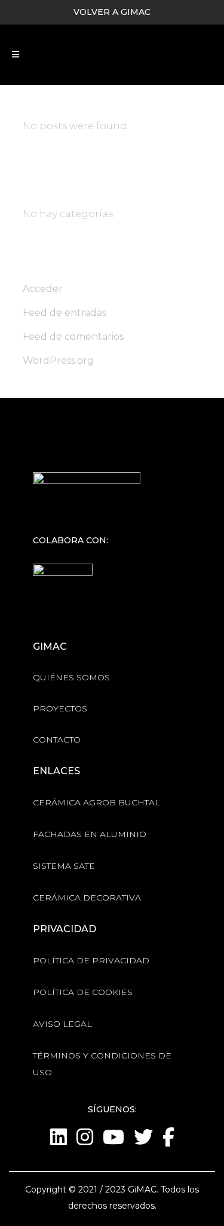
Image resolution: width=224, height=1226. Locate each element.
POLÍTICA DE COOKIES (83, 992)
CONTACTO (57, 739)
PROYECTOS (60, 708)
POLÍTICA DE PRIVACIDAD (91, 960)
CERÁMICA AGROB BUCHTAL (96, 802)
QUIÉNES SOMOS (71, 677)
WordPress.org (58, 360)
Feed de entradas (64, 312)
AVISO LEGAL (62, 1023)
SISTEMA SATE (64, 865)
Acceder (43, 288)
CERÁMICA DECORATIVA (87, 897)
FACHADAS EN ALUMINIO (89, 834)
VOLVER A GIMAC (112, 12)
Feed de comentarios (73, 336)
